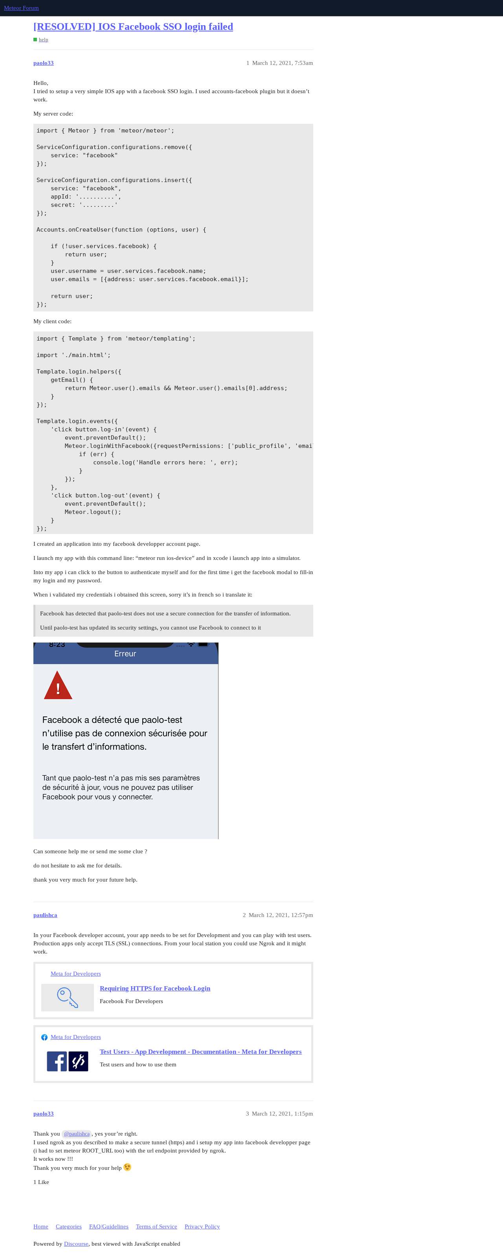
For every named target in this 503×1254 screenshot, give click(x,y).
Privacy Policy (202, 1226)
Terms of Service (156, 1226)
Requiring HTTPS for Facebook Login (155, 988)
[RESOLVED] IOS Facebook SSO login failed (133, 26)
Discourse (76, 1244)
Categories (69, 1226)
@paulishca (77, 1134)
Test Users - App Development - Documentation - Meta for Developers (201, 1051)
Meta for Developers (76, 973)
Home (40, 1226)
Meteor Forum (21, 8)
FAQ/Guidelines (109, 1226)
